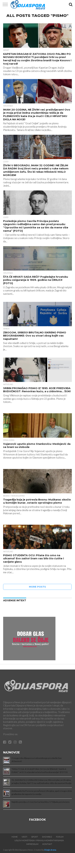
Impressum (32, 844)
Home (15, 837)
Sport (34, 837)
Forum (59, 837)
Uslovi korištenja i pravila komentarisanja (39, 840)
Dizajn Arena (50, 850)
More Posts (37, 586)
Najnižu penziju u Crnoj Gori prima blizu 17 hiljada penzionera (40, 802)
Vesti (24, 837)
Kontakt (47, 844)
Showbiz (47, 837)
